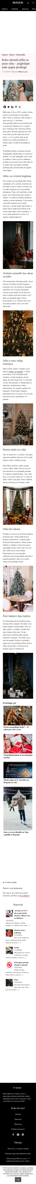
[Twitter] (8, 107)
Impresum (18, 1119)
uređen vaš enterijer (16, 371)
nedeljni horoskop (25, 1153)
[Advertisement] (18, 34)
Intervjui (25, 9)
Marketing (18, 1124)
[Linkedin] (12, 107)
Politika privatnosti (18, 1129)
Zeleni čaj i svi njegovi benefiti (18, 1148)
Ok (18, 1179)
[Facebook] (4, 107)
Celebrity (15, 9)
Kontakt (18, 1114)
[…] (28, 925)
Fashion (5, 9)
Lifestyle (11, 54)
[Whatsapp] (19, 107)
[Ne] (34, 1175)
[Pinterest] (16, 107)
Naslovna (5, 54)
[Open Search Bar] (33, 3)
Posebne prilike (20, 54)
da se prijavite (24, 895)
